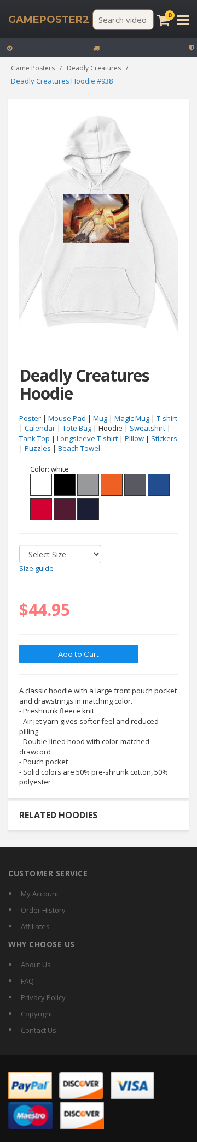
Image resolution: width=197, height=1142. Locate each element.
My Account (40, 894)
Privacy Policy (43, 997)
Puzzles (38, 448)
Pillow (134, 438)
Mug (100, 418)
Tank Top (34, 438)
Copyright (37, 1014)
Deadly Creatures (94, 68)
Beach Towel (79, 448)
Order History (43, 910)
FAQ (27, 981)
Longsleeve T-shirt (87, 438)
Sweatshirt (147, 428)
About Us (36, 964)
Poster (30, 418)
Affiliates (35, 926)
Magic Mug (131, 418)
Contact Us (38, 1030)
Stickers (164, 438)
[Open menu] (183, 20)
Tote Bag (76, 428)
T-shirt (167, 418)
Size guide (36, 568)
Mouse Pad (67, 418)
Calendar (40, 428)
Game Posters (33, 68)
